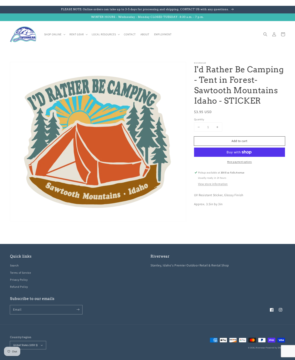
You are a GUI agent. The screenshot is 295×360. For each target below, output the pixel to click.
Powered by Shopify (275, 347)
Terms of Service (20, 272)
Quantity (199, 119)
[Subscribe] (77, 309)
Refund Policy (19, 287)
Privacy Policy (18, 279)
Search (14, 265)
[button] (265, 34)
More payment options (239, 161)
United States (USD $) (25, 345)
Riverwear (260, 347)
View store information (213, 184)
